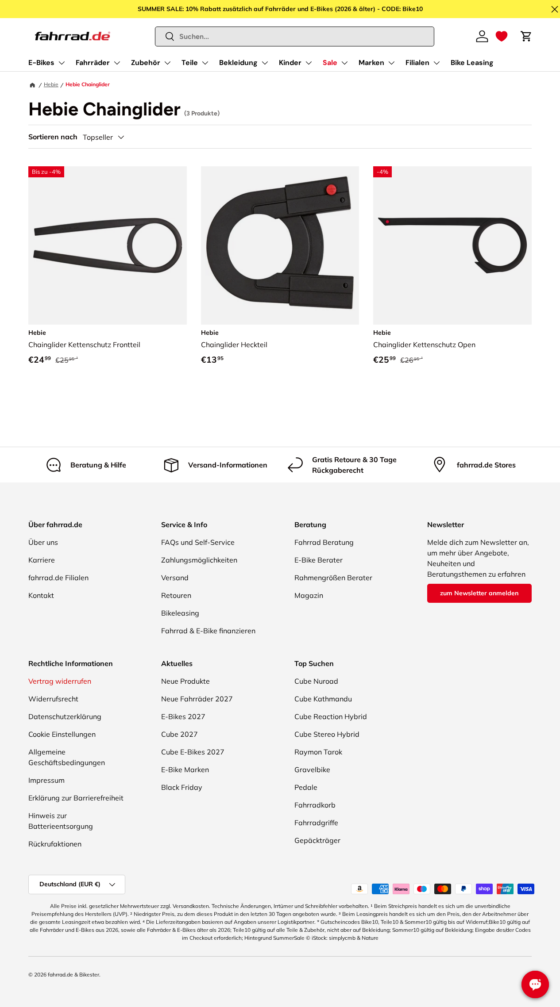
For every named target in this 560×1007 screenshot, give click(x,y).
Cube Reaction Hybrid (330, 716)
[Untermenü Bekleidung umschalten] (264, 62)
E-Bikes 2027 (183, 716)
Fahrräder (93, 62)
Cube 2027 (179, 734)
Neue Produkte (185, 681)
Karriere (41, 559)
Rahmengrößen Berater (333, 577)
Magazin (308, 595)
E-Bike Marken (185, 769)
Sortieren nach (52, 137)
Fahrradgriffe (316, 822)
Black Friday (181, 787)
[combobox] (295, 36)
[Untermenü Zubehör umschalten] (167, 62)
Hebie (51, 84)
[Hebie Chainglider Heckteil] (280, 245)
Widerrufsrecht (53, 698)
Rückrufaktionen (54, 843)
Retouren (176, 595)
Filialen (417, 62)
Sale (330, 62)
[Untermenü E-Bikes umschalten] (61, 62)
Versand (175, 577)
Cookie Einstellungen (62, 734)
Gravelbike (312, 769)
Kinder (290, 62)
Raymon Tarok (318, 751)
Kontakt (41, 595)
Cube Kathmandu (323, 698)
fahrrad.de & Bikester (73, 974)
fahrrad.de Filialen (58, 577)
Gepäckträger (317, 840)
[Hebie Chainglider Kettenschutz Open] (452, 245)
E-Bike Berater (318, 559)
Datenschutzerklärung (64, 716)
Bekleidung (238, 62)
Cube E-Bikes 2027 (192, 751)
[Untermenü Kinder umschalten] (308, 62)
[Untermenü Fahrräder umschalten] (117, 62)
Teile (190, 62)
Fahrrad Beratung (324, 542)
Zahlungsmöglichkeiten (199, 559)
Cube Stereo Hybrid (326, 734)
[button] (501, 36)
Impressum (46, 780)
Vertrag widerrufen (59, 681)
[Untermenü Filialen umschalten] (436, 62)
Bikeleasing (180, 613)
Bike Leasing (472, 62)
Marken (371, 62)
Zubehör (145, 62)
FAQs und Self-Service (198, 542)
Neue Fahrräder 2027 (197, 698)
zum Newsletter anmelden (479, 593)
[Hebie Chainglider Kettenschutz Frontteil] (107, 245)
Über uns (43, 542)
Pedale (305, 787)
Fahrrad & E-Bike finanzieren (208, 630)
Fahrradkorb (315, 804)
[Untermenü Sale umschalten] (344, 62)
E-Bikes (41, 62)
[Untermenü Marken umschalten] (391, 62)
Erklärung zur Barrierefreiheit (76, 797)
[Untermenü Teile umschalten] (205, 62)
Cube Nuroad (316, 681)
